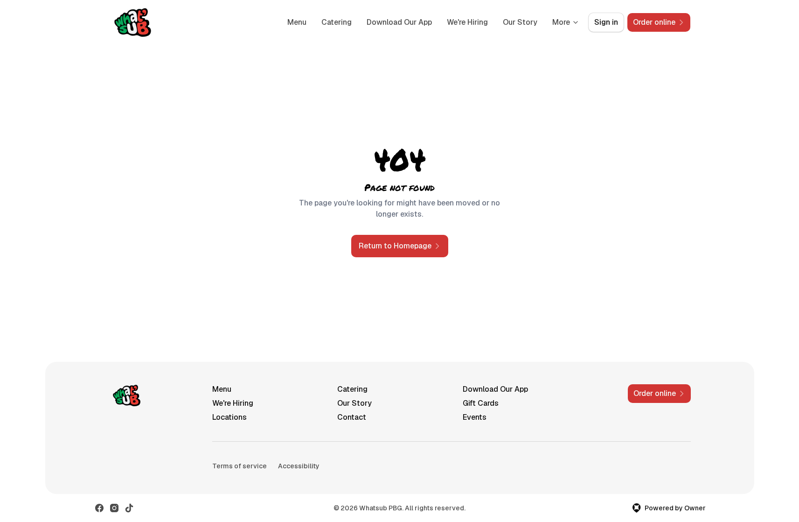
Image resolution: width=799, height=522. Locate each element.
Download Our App (399, 22)
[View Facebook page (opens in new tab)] (99, 508)
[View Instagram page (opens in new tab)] (114, 508)
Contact (351, 417)
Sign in (606, 22)
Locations (229, 417)
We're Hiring (467, 22)
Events (474, 417)
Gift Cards (481, 403)
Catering (336, 22)
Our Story (520, 22)
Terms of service (239, 466)
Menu (296, 22)
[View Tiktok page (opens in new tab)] (129, 508)
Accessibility (299, 466)
